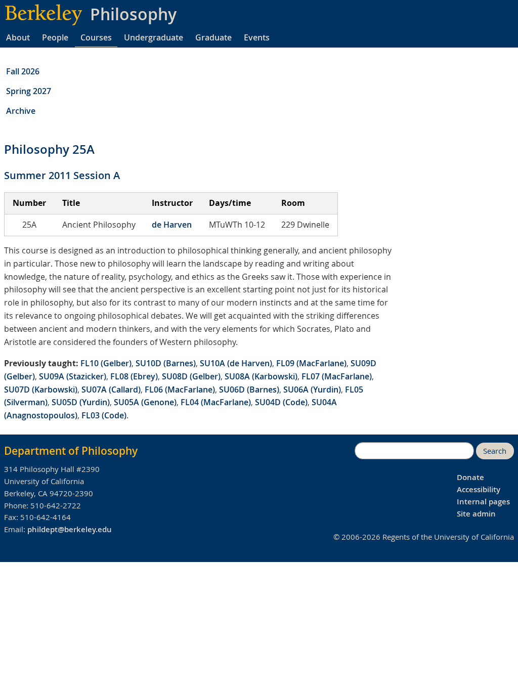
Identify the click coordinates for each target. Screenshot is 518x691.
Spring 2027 (28, 91)
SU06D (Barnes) (249, 389)
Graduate (213, 37)
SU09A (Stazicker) (72, 376)
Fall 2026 (22, 71)
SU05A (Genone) (145, 402)
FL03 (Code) (103, 415)
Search (494, 451)
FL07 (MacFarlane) (336, 376)
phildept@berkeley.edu (69, 529)
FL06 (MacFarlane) (180, 389)
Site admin (476, 514)
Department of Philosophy (71, 451)
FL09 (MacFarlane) (311, 363)
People (55, 37)
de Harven (172, 224)
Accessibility (478, 489)
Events (257, 37)
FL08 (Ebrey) (134, 376)
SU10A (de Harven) (236, 363)
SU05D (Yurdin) (81, 402)
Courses (96, 37)
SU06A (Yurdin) (312, 389)
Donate (470, 477)
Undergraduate (153, 37)
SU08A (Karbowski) (261, 376)
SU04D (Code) (281, 402)
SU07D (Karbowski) (40, 389)
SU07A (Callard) (111, 389)
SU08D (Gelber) (191, 376)
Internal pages (483, 501)
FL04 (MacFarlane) (216, 402)
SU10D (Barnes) (166, 363)
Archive (20, 110)
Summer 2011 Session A (62, 175)
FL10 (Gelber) (106, 363)
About (18, 37)
